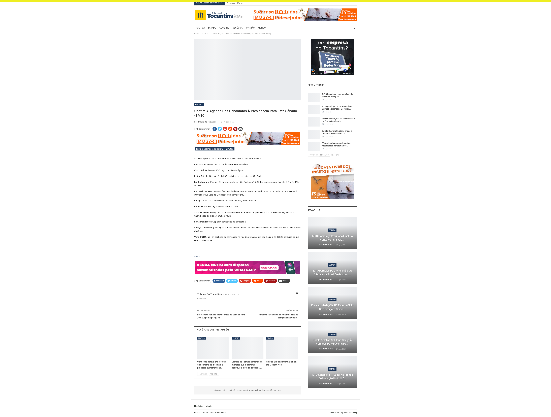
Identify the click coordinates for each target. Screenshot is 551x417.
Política (200, 28)
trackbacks (252, 390)
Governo (224, 28)
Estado (212, 28)
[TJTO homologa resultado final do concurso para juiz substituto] (314, 97)
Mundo (240, 3)
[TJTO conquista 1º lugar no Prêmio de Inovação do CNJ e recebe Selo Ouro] (332, 372)
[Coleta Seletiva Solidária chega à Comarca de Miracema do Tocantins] (314, 134)
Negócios (231, 3)
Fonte (197, 256)
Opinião (250, 28)
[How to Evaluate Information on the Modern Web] (282, 348)
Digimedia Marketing (348, 412)
